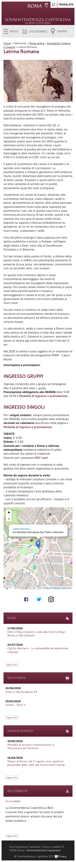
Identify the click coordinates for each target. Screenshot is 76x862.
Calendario (38, 31)
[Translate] (62, 4)
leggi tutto (12, 664)
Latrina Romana (21, 528)
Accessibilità (12, 801)
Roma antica (36, 43)
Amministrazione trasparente (43, 850)
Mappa (62, 31)
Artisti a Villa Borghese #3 (21, 692)
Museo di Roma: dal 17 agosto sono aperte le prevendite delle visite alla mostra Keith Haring (36, 763)
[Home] (38, 16)
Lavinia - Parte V (15, 705)
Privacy (62, 856)
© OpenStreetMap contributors (57, 587)
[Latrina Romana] (38, 544)
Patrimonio (20, 43)
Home (7, 43)
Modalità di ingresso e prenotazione (43, 396)
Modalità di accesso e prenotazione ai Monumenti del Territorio (30, 746)
